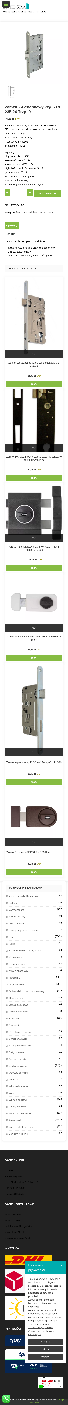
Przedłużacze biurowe (20, 1032)
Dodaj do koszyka (47, 193)
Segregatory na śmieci (20, 1045)
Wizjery (13, 1093)
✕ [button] (61, 1265)
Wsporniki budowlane (20, 1113)
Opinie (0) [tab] (11, 225)
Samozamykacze (18, 1038)
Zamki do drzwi (24, 212)
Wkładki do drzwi (18, 1099)
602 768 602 (14, 1214)
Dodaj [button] (34, 384)
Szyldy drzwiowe (18, 1066)
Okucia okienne (17, 998)
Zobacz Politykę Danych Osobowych (41, 1333)
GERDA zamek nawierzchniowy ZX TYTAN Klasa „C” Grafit (34, 548)
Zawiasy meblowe (18, 1133)
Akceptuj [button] (45, 1341)
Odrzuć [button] (45, 1349)
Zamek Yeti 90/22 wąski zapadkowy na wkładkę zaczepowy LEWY (34, 458)
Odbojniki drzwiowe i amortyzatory (27, 991)
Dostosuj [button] (45, 1356)
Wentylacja (14, 1079)
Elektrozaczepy (17, 916)
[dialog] (45, 1312)
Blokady (13, 903)
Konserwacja (15, 957)
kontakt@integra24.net (22, 1226)
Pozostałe (14, 1018)
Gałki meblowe (16, 923)
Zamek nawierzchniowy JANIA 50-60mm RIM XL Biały (34, 638)
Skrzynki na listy (17, 1059)
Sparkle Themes (47, 1399)
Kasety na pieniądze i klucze (23, 930)
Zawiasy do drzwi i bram (21, 1127)
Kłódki (12, 943)
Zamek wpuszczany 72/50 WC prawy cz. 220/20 (34, 762)
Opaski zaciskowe (18, 1004)
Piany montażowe (18, 1011)
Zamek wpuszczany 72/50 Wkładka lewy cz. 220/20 (34, 364)
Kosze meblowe (17, 964)
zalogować (25, 255)
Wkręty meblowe (17, 1106)
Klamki (12, 937)
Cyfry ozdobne (16, 909)
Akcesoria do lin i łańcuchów (23, 896)
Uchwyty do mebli (18, 1072)
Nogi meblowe (16, 984)
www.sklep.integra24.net (17, 1238)
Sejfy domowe (16, 1052)
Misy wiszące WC (18, 971)
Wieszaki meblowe (18, 1086)
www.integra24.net (14, 1232)
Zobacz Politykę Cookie (40, 1327)
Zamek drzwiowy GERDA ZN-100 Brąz (28, 852)
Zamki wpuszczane (43, 212)
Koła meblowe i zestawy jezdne (25, 950)
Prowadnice (15, 1025)
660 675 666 (14, 1220)
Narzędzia (14, 977)
